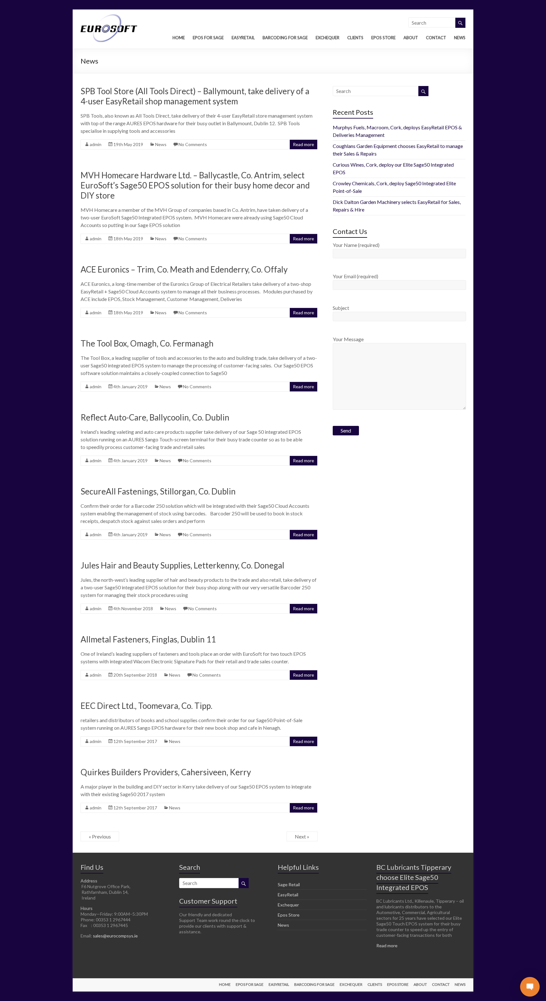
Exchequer (288, 904)
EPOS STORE (383, 37)
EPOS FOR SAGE (208, 37)
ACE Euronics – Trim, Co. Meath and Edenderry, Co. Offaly (184, 269)
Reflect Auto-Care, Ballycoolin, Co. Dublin (155, 417)
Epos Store (289, 915)
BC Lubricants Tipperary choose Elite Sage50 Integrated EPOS (413, 877)
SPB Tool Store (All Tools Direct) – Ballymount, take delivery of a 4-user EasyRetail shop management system (195, 96)
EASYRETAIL (243, 37)
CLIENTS (355, 37)
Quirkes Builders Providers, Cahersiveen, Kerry (166, 772)
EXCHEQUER (327, 37)
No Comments (193, 144)
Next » (302, 836)
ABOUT (410, 37)
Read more (303, 144)
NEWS (459, 37)
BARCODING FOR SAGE (285, 37)
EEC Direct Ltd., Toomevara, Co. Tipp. (146, 706)
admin (95, 144)
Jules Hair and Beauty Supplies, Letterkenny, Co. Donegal (182, 565)
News (161, 144)
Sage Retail (289, 884)
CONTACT (436, 37)
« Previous (100, 836)
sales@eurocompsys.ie (115, 935)
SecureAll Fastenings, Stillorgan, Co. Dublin (158, 491)
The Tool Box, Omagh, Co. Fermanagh (147, 343)
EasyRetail (288, 894)
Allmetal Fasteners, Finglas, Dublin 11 (148, 639)
